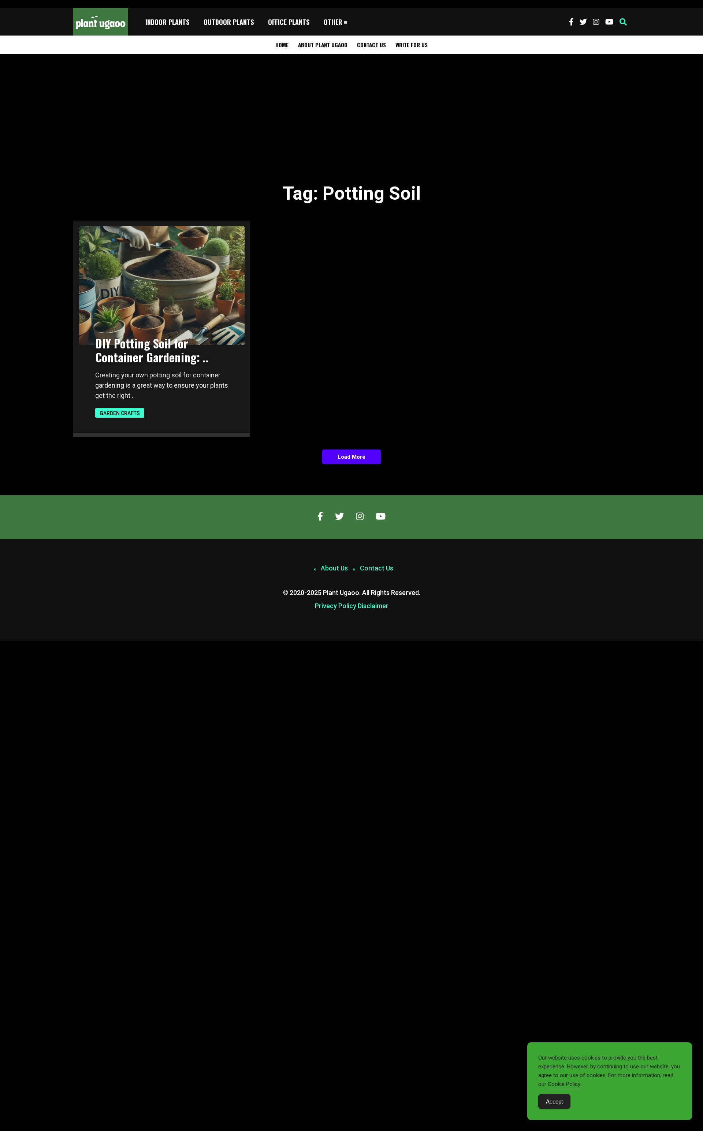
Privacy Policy (335, 606)
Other (333, 22)
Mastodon (11, 645)
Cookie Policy (564, 1084)
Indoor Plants (167, 22)
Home (282, 45)
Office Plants (288, 22)
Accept (554, 1101)
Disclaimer (373, 606)
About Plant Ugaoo (322, 45)
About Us (334, 568)
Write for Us (411, 45)
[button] (623, 22)
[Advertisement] (351, 109)
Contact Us (371, 45)
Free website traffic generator (34, 4)
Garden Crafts (120, 413)
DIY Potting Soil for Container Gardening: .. (152, 350)
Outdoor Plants (229, 22)
